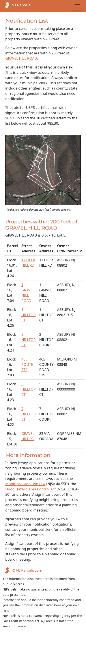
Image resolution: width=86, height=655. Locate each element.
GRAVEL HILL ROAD (21, 58)
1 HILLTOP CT (28, 315)
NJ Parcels (20, 5)
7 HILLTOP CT (28, 414)
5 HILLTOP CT (28, 389)
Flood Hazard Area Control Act (30, 489)
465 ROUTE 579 (27, 364)
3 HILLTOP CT (28, 339)
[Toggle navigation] (77, 6)
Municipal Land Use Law (25, 483)
